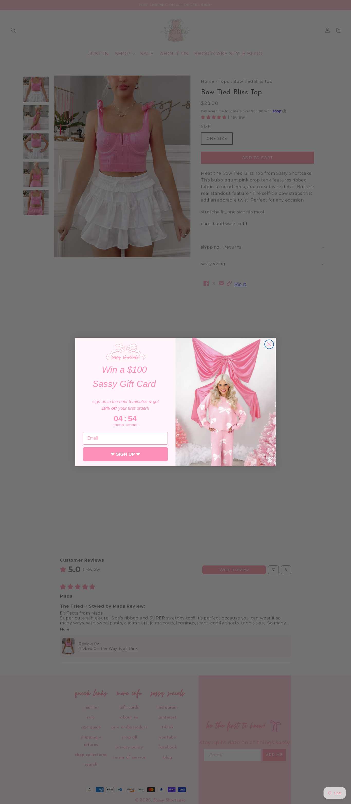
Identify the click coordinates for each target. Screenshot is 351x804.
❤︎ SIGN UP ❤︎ (125, 454)
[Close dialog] (269, 344)
